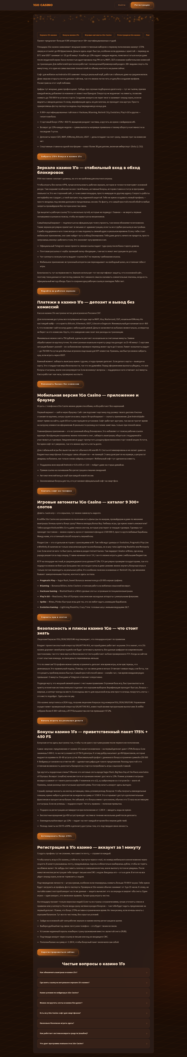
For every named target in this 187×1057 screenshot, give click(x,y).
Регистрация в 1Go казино (128, 35)
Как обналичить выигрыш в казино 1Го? (58, 972)
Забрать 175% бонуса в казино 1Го (61, 156)
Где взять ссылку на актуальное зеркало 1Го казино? (65, 982)
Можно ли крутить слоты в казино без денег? (61, 1003)
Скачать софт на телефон (56, 491)
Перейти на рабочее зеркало (58, 291)
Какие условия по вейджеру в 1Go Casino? (59, 992)
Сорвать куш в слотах (54, 617)
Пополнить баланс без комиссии (60, 384)
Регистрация (142, 5)
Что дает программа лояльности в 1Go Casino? (62, 1043)
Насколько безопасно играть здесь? (57, 1023)
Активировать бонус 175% (56, 836)
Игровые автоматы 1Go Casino (98, 35)
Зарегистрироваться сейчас (58, 952)
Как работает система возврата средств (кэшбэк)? (64, 1033)
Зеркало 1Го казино (48, 35)
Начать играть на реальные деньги (62, 720)
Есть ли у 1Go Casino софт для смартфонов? (60, 1013)
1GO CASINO (43, 5)
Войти (122, 5)
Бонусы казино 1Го (71, 35)
